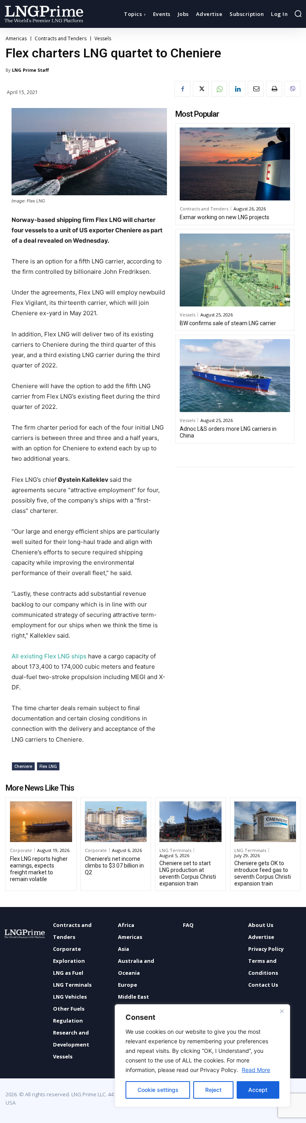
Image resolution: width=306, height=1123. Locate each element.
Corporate (21, 850)
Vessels (102, 38)
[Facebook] (182, 89)
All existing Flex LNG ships (50, 656)
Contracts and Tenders (60, 38)
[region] (202, 1055)
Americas (16, 38)
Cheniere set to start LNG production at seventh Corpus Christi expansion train (187, 873)
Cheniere (23, 766)
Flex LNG (48, 766)
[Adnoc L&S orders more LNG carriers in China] (235, 375)
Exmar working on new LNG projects (224, 217)
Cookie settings (157, 1089)
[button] (298, 14)
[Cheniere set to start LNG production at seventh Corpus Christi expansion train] (190, 821)
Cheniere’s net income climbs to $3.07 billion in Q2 (114, 866)
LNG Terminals (175, 850)
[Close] (281, 1011)
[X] (201, 89)
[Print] (274, 89)
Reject (213, 1089)
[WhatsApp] (219, 89)
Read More (256, 1069)
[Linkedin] (237, 89)
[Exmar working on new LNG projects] (235, 164)
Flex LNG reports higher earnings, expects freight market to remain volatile (39, 869)
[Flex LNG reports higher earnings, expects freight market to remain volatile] (41, 821)
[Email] (256, 89)
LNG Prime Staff (30, 70)
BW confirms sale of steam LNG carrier (228, 323)
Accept (257, 1089)
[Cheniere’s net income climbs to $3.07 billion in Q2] (116, 821)
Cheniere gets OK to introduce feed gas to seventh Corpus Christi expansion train (262, 873)
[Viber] (292, 89)
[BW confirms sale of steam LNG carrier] (235, 270)
